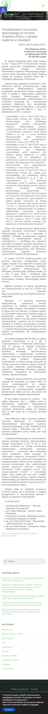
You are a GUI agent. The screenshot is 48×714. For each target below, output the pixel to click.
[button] (3, 10)
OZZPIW (8, 14)
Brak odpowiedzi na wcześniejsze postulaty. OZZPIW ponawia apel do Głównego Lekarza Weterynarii (21, 611)
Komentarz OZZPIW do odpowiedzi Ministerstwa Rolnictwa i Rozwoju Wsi (23, 579)
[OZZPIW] (6, 6)
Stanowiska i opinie (10, 660)
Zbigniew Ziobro (9, 536)
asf (5, 533)
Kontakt (34, 689)
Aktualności (7, 630)
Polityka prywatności (19, 689)
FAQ (3, 643)
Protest (5, 651)
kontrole (26, 533)
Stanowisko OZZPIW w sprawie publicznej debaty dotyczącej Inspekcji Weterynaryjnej (23, 597)
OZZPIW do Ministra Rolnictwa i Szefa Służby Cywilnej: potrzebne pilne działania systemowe (22, 604)
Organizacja (7, 647)
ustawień (34, 704)
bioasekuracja (15, 533)
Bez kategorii (7, 638)
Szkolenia (6, 664)
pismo (34, 533)
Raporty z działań (9, 656)
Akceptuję (9, 710)
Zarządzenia (7, 669)
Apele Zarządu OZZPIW (12, 634)
